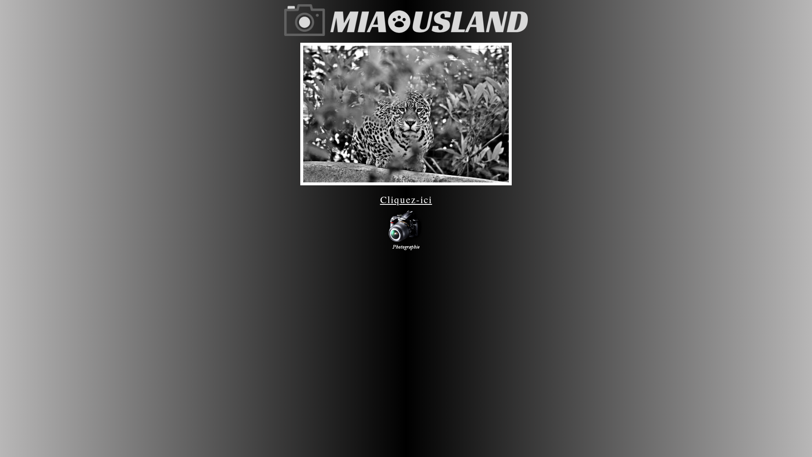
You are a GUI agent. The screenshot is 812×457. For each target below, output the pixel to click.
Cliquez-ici (406, 199)
